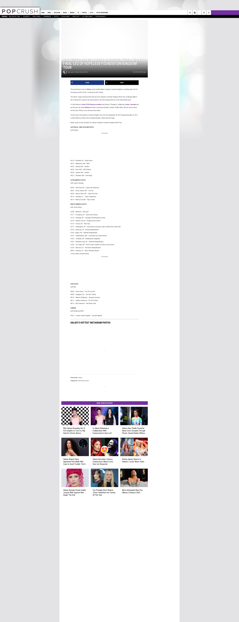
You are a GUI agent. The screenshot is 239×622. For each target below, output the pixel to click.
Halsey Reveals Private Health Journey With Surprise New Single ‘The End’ (74, 492)
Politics (56, 16)
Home (43, 12)
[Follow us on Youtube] (199, 12)
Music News (81, 380)
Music (65, 12)
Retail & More (66, 16)
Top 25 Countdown (102, 12)
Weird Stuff (75, 16)
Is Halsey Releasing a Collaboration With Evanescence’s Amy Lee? (102, 430)
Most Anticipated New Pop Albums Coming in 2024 (132, 491)
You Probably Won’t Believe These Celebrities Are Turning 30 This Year (104, 492)
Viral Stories (36, 16)
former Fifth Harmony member (91, 104)
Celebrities (26, 16)
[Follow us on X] (208, 12)
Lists (91, 12)
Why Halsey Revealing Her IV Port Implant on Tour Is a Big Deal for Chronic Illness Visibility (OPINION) (74, 430)
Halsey (89, 89)
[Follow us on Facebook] (204, 12)
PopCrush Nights (101, 16)
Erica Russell (70, 72)
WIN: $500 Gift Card (14, 16)
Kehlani (87, 107)
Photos (84, 12)
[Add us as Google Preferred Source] (194, 12)
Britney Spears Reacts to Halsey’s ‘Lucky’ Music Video (133, 460)
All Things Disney (87, 16)
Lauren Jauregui (130, 104)
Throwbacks (47, 16)
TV (78, 12)
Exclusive (57, 12)
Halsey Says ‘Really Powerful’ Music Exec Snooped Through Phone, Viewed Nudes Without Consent (133, 430)
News (49, 12)
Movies (72, 12)
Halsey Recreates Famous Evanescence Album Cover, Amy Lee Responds (103, 461)
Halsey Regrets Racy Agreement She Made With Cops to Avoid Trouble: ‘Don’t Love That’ (74, 461)
